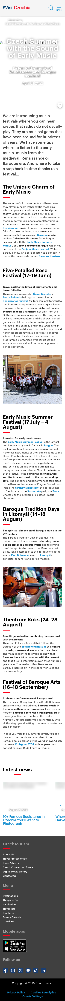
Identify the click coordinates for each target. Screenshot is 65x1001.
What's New (15, 20)
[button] (50, 8)
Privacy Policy (16, 992)
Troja (56, 491)
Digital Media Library (15, 871)
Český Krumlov (42, 293)
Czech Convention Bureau (18, 867)
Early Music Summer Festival (25, 441)
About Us (8, 854)
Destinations (10, 895)
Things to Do (10, 899)
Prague (48, 445)
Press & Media (11, 862)
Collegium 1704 (24, 744)
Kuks (43, 646)
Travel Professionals (15, 858)
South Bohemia (12, 297)
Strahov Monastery (26, 487)
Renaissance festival (15, 300)
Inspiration (9, 904)
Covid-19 (8, 921)
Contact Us (9, 875)
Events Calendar (12, 917)
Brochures (9, 912)
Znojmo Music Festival (35, 248)
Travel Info (9, 908)
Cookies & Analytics (43, 992)
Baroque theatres (49, 256)
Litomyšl (45, 555)
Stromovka (34, 491)
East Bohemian (20, 555)
